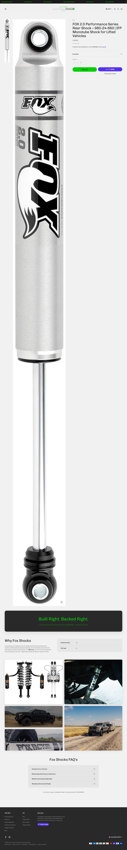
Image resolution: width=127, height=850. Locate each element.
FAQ (24, 816)
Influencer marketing (10, 825)
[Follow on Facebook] (6, 837)
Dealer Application (9, 822)
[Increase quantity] (81, 62)
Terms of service (16, 844)
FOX (74, 20)
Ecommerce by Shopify (25, 842)
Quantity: (75, 59)
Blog (6, 830)
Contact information (41, 844)
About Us (7, 819)
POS (17, 842)
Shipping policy (32, 844)
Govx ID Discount (9, 816)
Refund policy (8, 844)
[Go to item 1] (7, 45)
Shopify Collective (9, 827)
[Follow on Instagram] (9, 837)
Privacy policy (24, 844)
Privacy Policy (26, 819)
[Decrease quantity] (75, 62)
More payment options (110, 73)
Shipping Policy (26, 825)
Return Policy (26, 822)
